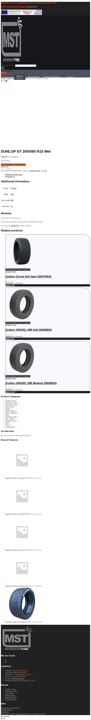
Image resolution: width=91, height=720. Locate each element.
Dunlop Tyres (35, 171)
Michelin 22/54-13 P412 (15, 622)
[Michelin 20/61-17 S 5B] (22, 476)
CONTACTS (71, 77)
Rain (7, 415)
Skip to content (7, 71)
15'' (45, 171)
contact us (31, 7)
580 (12, 200)
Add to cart (10, 285)
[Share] (6, 716)
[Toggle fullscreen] (4, 716)
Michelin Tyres (11, 417)
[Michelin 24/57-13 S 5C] (22, 548)
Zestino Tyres (10, 272)
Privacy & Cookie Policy (10, 708)
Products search (8, 65)
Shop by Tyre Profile (52, 77)
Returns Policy (6, 710)
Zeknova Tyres (11, 403)
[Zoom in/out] (2, 716)
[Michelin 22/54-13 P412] (22, 620)
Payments (5, 712)
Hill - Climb (9, 419)
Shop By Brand (33, 77)
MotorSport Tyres (23, 714)
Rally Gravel (10, 411)
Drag (7, 425)
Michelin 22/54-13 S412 (15, 586)
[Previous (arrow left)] (2, 718)
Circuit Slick (10, 427)
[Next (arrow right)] (4, 718)
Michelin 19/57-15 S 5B (14, 514)
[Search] (3, 68)
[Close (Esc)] (8, 716)
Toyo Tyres (9, 407)
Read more (9, 339)
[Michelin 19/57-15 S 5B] (22, 512)
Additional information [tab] (14, 175)
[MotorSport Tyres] (12, 63)
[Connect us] (5, 660)
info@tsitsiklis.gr (17, 679)
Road (7, 409)
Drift (7, 423)
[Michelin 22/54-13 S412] (22, 584)
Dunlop (13, 188)
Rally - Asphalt (11, 413)
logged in (14, 226)
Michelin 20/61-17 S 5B (14, 478)
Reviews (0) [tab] (10, 177)
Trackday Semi (11, 405)
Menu (4, 73)
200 (12, 194)
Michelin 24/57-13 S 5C (14, 550)
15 (12, 206)
